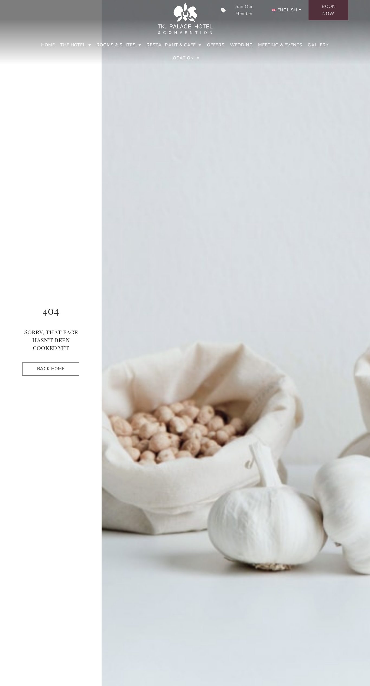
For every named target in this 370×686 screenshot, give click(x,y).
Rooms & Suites (115, 45)
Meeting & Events (280, 45)
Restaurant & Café (171, 45)
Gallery (318, 45)
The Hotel (72, 45)
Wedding (241, 45)
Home (48, 45)
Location (182, 58)
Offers (216, 45)
